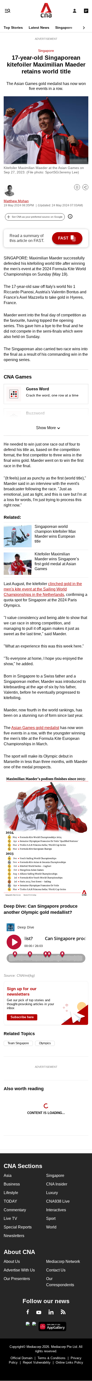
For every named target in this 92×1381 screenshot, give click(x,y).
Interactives (56, 1210)
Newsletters (14, 1236)
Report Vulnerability (37, 1362)
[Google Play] (28, 1325)
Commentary (15, 1210)
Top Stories (13, 27)
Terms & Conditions (52, 1358)
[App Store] (34, 1325)
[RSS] (63, 1312)
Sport (50, 1218)
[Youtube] (38, 1312)
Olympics (45, 1043)
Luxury (52, 1193)
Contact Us (56, 1270)
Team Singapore (18, 1043)
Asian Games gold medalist (35, 728)
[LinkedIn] (51, 1313)
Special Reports (18, 1227)
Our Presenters (17, 1279)
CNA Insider (56, 1184)
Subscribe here (22, 1017)
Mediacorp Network (63, 1261)
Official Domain (21, 1358)
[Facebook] (27, 1312)
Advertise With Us (19, 1270)
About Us (12, 1261)
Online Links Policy (69, 1362)
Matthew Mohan (16, 201)
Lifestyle (11, 1193)
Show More (46, 428)
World (51, 1227)
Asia (8, 1175)
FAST (63, 238)
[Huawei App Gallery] (52, 1326)
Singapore (63, 27)
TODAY (10, 1201)
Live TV (10, 1218)
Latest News (39, 27)
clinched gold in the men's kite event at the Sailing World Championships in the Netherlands (43, 589)
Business (12, 1184)
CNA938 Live (58, 1201)
